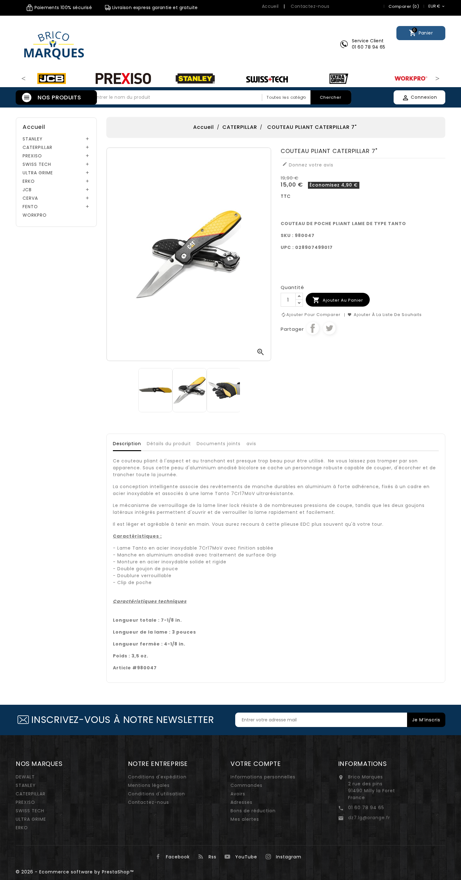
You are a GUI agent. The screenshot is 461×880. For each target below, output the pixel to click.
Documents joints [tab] (219, 443)
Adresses (241, 802)
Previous (23, 78)
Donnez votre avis (307, 164)
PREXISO (32, 156)
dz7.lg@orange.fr (369, 817)
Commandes (246, 785)
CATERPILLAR (37, 147)
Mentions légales (149, 785)
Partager (312, 328)
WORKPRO (35, 215)
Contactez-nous (310, 6)
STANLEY (33, 139)
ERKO (29, 181)
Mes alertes (244, 819)
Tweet (329, 328)
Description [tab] (127, 443)
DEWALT (25, 777)
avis (251, 443)
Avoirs (237, 794)
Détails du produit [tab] (169, 443)
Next (437, 78)
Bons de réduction (253, 811)
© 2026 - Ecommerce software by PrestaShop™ (75, 872)
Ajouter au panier (337, 300)
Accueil (270, 6)
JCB (27, 190)
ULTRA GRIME (38, 173)
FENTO (30, 206)
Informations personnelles (262, 777)
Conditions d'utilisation (156, 794)
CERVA (30, 198)
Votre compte (255, 763)
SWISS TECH (37, 164)
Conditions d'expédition (157, 777)
